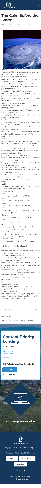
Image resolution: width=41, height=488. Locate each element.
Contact (11, 458)
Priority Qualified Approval (25, 453)
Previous (6, 309)
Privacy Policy (27, 458)
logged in (14, 320)
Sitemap (20, 464)
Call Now (11, 369)
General (31, 25)
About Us (9, 453)
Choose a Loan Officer (13, 374)
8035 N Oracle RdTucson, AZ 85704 (9, 352)
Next (36, 309)
